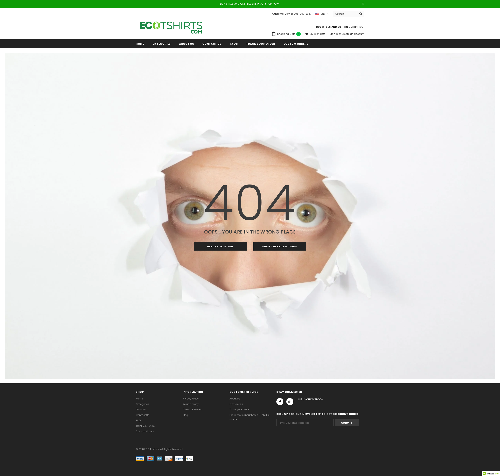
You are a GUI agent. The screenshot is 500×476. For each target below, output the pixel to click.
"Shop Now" (272, 3)
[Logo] (171, 26)
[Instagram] (289, 401)
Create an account (352, 34)
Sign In (334, 34)
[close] (363, 4)
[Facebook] (279, 401)
